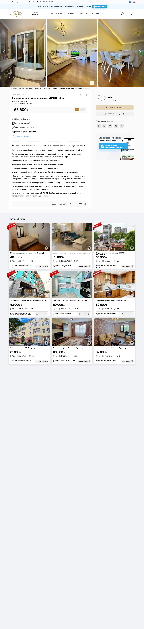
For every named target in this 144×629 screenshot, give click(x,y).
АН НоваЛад (13, 88)
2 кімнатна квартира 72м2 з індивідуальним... (26, 348)
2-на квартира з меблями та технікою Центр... (112, 300)
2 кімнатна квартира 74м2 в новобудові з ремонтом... (115, 348)
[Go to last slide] (11, 53)
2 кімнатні (47, 88)
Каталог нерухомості (26, 88)
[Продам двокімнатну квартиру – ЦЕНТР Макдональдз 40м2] (114, 237)
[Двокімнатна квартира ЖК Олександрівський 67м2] (29, 284)
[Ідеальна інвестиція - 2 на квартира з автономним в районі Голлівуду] (72, 237)
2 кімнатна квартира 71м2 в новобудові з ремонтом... (72, 348)
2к (29, 119)
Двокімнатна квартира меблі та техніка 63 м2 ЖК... (71, 300)
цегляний (32, 132)
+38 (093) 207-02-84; (46, 2)
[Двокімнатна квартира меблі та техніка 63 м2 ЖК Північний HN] (72, 284)
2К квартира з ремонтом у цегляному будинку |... (27, 253)
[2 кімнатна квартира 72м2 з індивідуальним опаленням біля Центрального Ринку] (29, 332)
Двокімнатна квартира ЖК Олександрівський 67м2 (28, 300)
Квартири (38, 88)
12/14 (32, 127)
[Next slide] (132, 53)
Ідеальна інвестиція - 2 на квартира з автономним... (71, 253)
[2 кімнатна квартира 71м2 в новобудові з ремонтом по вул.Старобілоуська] (72, 332)
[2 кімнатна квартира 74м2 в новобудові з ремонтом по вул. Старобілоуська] (114, 332)
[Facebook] (130, 2)
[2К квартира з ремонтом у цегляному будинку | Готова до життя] (29, 237)
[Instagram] (134, 2)
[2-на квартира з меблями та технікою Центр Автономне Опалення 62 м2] (114, 284)
